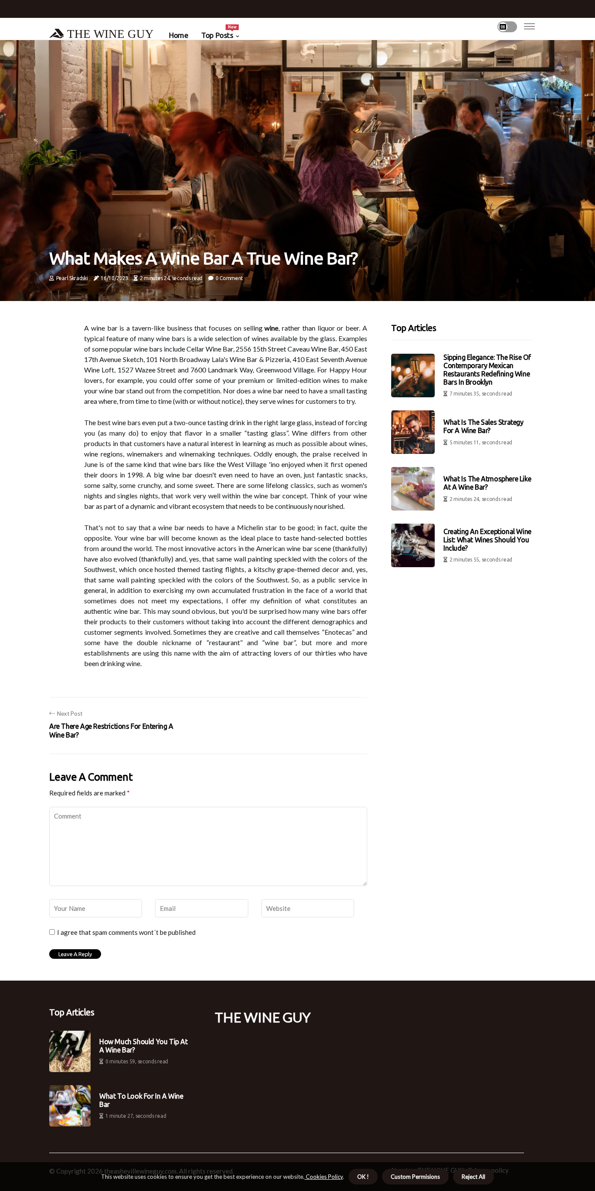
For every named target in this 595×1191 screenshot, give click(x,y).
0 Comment (229, 278)
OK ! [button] (363, 1176)
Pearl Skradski (72, 278)
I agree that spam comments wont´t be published (126, 932)
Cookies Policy (323, 1176)
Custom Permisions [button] (415, 1176)
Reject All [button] (473, 1176)
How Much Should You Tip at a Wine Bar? (143, 1046)
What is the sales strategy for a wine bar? (483, 427)
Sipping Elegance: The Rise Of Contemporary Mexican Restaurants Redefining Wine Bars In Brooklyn (487, 369)
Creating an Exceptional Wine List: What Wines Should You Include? (487, 540)
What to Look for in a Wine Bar (141, 1100)
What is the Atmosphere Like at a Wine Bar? (487, 483)
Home (178, 35)
